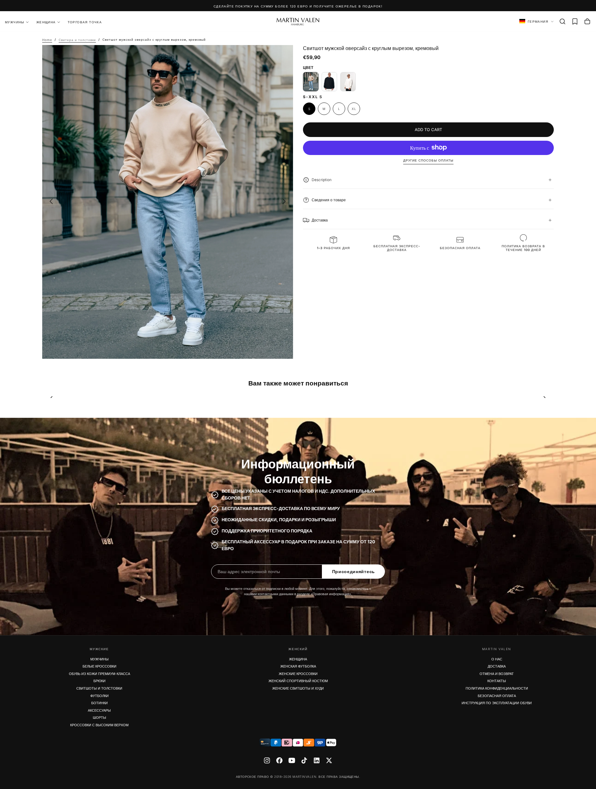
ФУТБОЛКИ (99, 696)
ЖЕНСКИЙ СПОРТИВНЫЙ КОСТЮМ (298, 681)
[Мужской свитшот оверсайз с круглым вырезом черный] (329, 81)
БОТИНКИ (99, 703)
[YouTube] (292, 760)
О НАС (496, 659)
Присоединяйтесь (353, 571)
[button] (562, 21)
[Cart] (587, 21)
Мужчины (15, 22)
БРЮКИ (99, 681)
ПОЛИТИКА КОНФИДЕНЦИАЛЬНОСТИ (497, 688)
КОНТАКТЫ (496, 681)
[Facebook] (279, 760)
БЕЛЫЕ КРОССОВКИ (99, 666)
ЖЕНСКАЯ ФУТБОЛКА (298, 666)
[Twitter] (329, 760)
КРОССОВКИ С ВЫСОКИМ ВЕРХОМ (99, 725)
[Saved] (575, 21)
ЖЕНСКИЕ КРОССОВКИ (298, 674)
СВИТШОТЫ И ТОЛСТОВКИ (99, 688)
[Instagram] (267, 760)
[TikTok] (304, 760)
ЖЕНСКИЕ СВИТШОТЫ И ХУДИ (298, 688)
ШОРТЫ (99, 717)
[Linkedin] (316, 760)
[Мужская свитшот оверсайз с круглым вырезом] (348, 81)
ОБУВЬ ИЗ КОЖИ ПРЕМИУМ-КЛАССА (99, 674)
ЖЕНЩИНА (46, 22)
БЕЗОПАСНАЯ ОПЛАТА (497, 696)
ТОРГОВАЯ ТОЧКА (85, 22)
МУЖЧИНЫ (99, 659)
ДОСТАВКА (497, 666)
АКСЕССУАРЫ (99, 710)
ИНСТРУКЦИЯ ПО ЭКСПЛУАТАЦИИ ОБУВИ (497, 703)
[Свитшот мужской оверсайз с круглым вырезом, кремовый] (310, 81)
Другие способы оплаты (428, 160)
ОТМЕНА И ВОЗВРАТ (497, 674)
